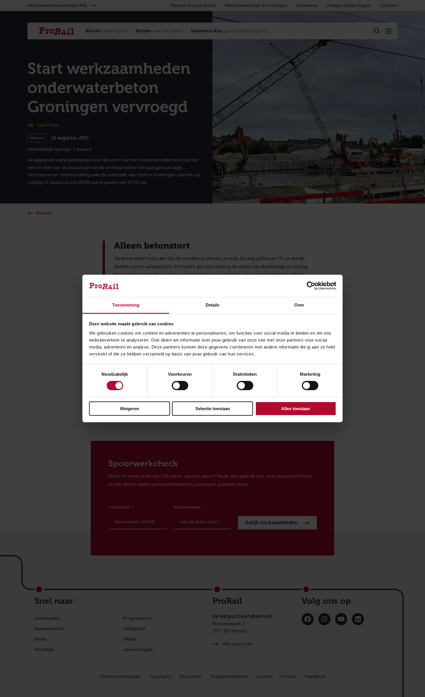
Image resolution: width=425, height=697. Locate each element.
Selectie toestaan (212, 408)
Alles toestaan (295, 408)
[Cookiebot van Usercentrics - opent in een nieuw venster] (311, 285)
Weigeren (129, 408)
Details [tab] (212, 304)
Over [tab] (299, 304)
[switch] (180, 385)
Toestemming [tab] (125, 304)
